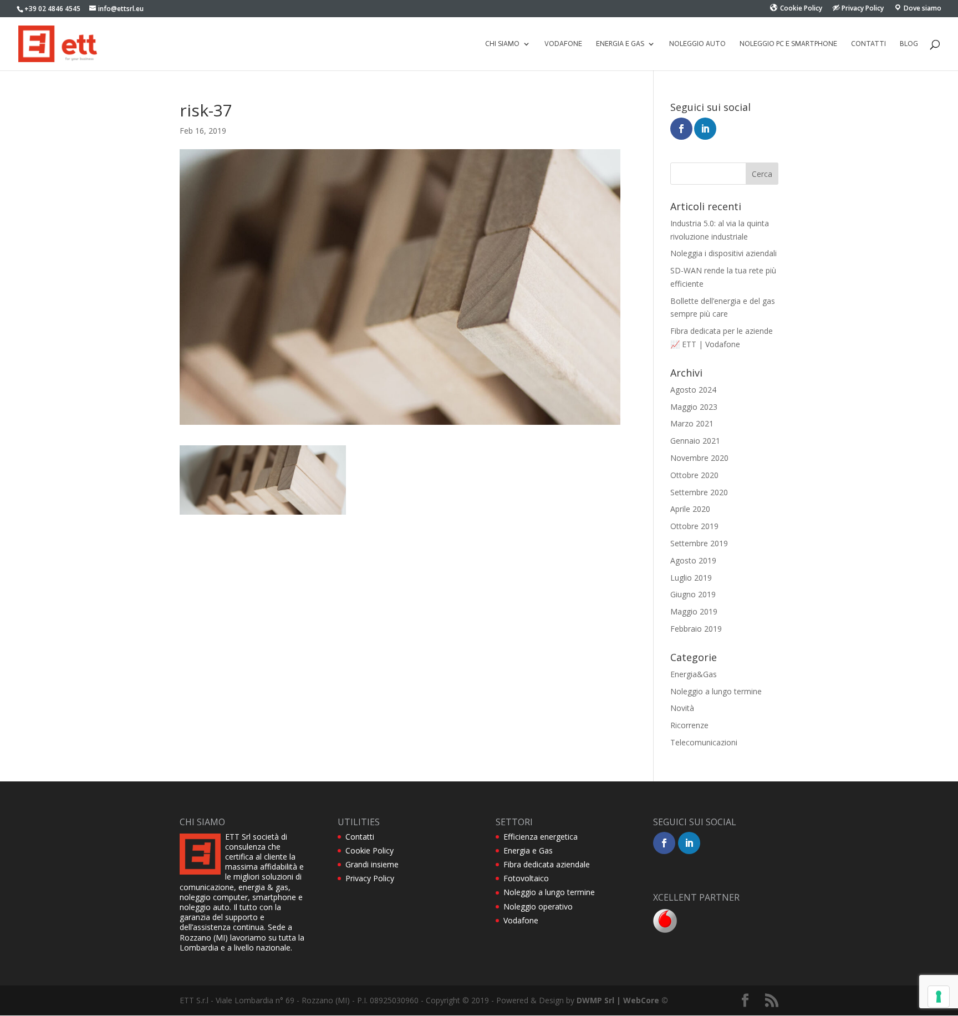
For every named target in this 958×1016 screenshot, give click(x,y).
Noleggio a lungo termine (716, 691)
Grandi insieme (372, 864)
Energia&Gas (693, 674)
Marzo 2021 (692, 423)
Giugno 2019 (693, 594)
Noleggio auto (697, 44)
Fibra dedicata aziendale (546, 864)
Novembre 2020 (699, 458)
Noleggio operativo (538, 906)
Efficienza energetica (540, 836)
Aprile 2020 (690, 509)
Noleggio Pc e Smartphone (788, 44)
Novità (682, 708)
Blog (909, 44)
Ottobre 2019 (694, 526)
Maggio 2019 (693, 611)
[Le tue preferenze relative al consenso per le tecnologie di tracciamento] (938, 996)
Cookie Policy (369, 850)
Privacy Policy (369, 878)
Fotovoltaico (526, 878)
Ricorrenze (689, 725)
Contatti (868, 44)
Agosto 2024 (693, 389)
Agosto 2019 (693, 560)
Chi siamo (502, 44)
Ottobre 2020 (694, 475)
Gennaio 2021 (695, 440)
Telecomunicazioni (703, 742)
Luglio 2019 (691, 577)
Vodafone (563, 44)
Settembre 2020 (699, 492)
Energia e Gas (528, 850)
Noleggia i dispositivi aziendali (723, 253)
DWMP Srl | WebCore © (622, 1000)
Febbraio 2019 (696, 628)
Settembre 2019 (699, 543)
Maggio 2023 (693, 407)
